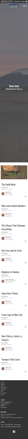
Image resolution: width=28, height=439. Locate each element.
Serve (2, 394)
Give (2, 391)
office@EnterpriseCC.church (13, 426)
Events (3, 386)
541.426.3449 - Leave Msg (19, 1)
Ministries (3, 388)
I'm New (3, 393)
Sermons (3, 389)
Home (2, 382)
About (2, 384)
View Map (4, 407)
